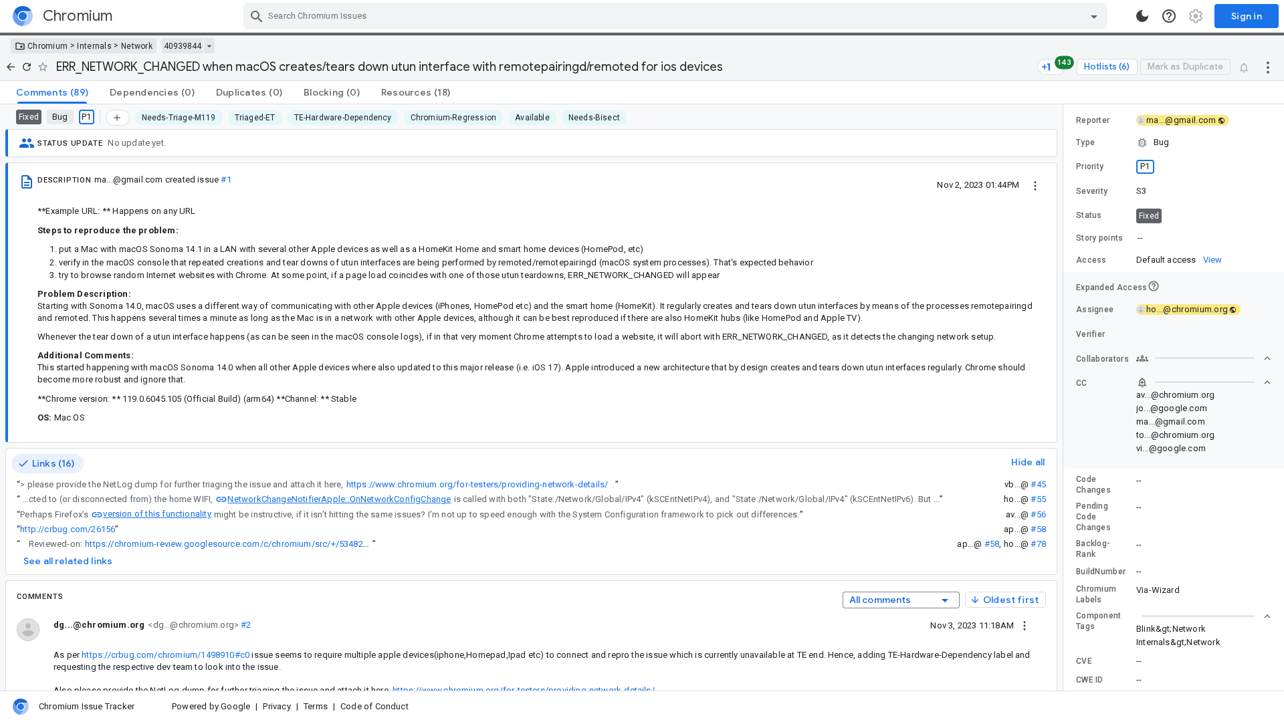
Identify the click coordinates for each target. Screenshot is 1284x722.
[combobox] (677, 16)
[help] (1169, 16)
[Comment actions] (1024, 625)
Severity (1091, 191)
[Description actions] (1035, 184)
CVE (1084, 661)
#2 (245, 625)
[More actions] (1268, 67)
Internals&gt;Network (1178, 642)
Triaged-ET (255, 117)
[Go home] (11, 67)
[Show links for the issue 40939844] (209, 46)
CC (1081, 383)
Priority (1089, 166)
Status (1089, 215)
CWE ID (1089, 680)
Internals (94, 46)
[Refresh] (27, 67)
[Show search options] (1094, 16)
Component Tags (1098, 621)
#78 (1038, 544)
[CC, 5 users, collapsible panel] (1203, 382)
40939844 (182, 46)
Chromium (47, 46)
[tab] (52, 92)
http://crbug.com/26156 (67, 529)
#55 (1038, 499)
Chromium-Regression (454, 117)
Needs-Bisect (594, 117)
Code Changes (1093, 485)
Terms (316, 706)
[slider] (1065, 397)
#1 (226, 179)
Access (1091, 260)
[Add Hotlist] (118, 118)
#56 (1038, 514)
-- (1140, 238)
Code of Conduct (374, 706)
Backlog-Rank (1093, 549)
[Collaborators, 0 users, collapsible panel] (1203, 358)
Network (136, 46)
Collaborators (1102, 359)
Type (1085, 142)
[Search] (257, 16)
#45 (1038, 484)
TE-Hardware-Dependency (343, 117)
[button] (1173, 142)
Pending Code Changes (1093, 516)
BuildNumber (1101, 571)
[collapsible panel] (1203, 616)
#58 (1038, 529)
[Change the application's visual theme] (1142, 16)
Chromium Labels (1096, 594)
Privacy (276, 706)
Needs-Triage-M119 (179, 117)
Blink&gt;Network (1171, 629)
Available (532, 117)
